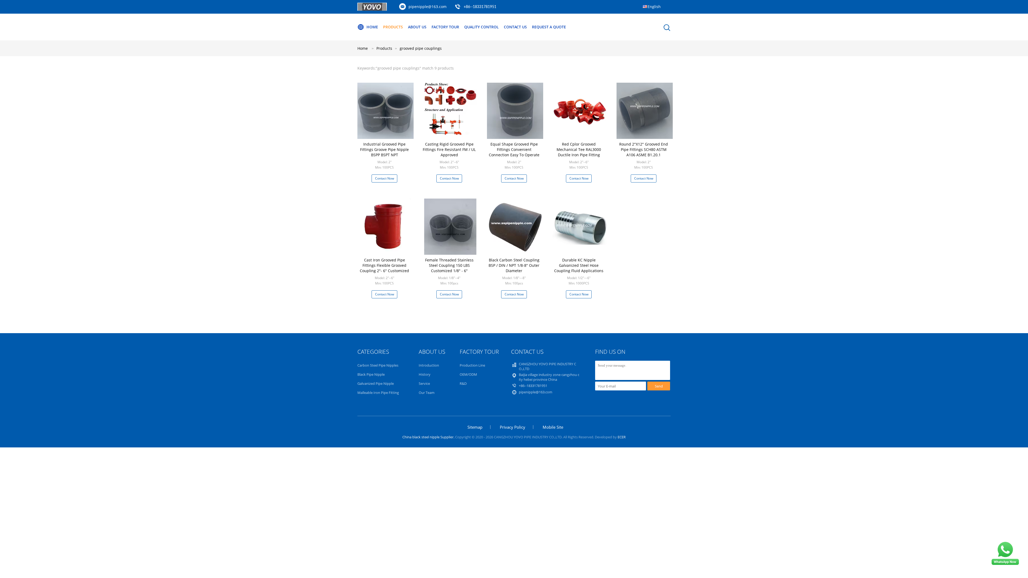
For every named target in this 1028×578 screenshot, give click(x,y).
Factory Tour (445, 26)
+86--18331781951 (480, 7)
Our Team (426, 392)
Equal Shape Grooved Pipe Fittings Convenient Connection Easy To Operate (514, 149)
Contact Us (515, 26)
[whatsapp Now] (1005, 564)
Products (393, 26)
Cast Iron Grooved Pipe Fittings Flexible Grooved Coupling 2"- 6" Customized (384, 265)
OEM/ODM (468, 374)
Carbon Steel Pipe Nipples (377, 365)
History (424, 374)
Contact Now (384, 178)
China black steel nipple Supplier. (428, 437)
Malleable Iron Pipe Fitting (378, 392)
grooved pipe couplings (421, 48)
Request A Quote (549, 26)
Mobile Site (553, 427)
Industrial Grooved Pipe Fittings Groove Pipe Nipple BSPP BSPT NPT (384, 149)
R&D (463, 383)
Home (372, 26)
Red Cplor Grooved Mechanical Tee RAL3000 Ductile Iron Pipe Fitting (579, 149)
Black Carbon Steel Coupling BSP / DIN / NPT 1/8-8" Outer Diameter (514, 265)
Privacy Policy (512, 427)
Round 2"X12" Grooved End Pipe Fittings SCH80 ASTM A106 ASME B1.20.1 (643, 149)
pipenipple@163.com (428, 6)
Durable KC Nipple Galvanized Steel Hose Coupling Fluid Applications (578, 265)
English (654, 6)
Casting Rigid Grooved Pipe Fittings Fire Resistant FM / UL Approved (449, 149)
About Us (417, 26)
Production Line (472, 365)
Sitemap (474, 427)
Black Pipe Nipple (371, 374)
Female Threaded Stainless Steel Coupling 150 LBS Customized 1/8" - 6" (449, 265)
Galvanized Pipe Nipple (375, 383)
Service (424, 383)
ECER (622, 437)
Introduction (429, 365)
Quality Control (481, 26)
